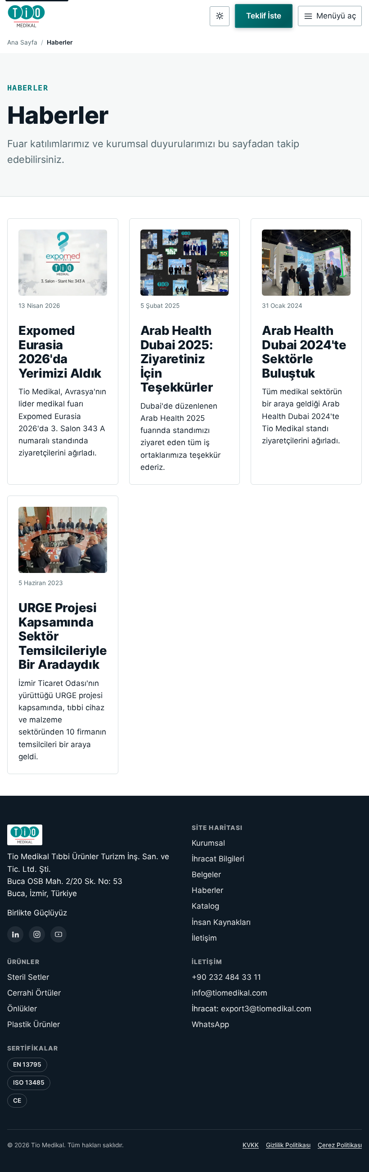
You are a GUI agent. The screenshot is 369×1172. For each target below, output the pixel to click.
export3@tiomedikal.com (266, 1008)
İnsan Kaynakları (221, 922)
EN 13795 (27, 1064)
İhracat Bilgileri (218, 858)
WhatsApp (210, 1024)
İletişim (204, 937)
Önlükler (22, 1008)
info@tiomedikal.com (229, 992)
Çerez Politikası (340, 1145)
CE (17, 1100)
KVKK (251, 1145)
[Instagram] (37, 934)
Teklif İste (263, 15)
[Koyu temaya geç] (220, 16)
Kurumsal (208, 842)
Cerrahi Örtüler (34, 992)
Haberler (207, 890)
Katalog (205, 906)
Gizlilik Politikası (288, 1145)
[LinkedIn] (15, 934)
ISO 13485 (29, 1082)
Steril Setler (28, 977)
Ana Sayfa (22, 42)
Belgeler (206, 874)
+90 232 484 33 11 (226, 977)
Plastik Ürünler (33, 1024)
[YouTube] (58, 934)
